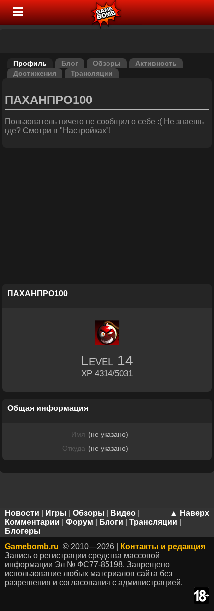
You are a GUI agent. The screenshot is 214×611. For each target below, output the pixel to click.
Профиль (30, 63)
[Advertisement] (107, 217)
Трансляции (92, 73)
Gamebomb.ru (32, 546)
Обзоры (107, 63)
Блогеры (23, 531)
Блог (69, 63)
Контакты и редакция (162, 546)
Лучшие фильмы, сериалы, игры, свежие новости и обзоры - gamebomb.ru (106, 12)
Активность (156, 63)
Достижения (34, 73)
